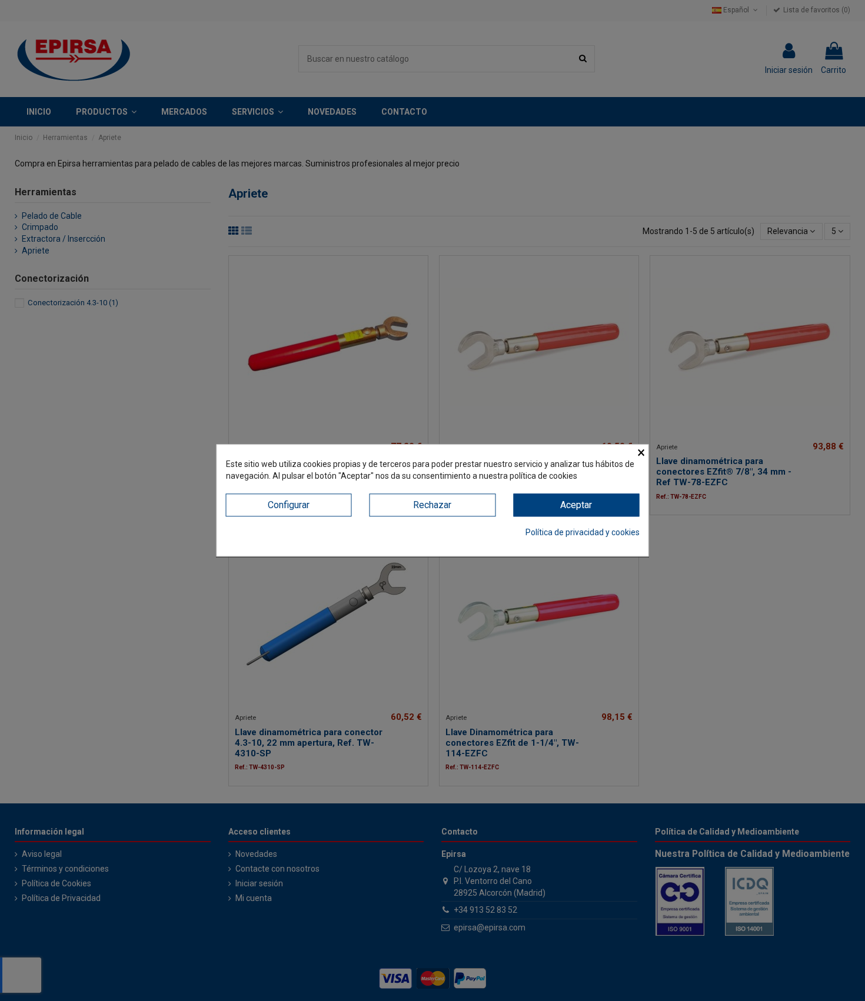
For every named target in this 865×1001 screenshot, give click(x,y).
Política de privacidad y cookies (582, 532)
